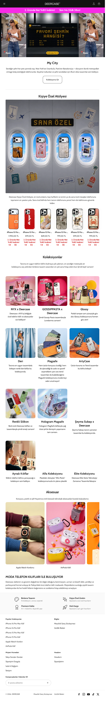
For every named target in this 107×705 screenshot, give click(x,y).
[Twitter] (98, 694)
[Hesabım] (94, 3)
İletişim (9, 670)
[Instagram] (83, 694)
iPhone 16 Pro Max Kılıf (15, 623)
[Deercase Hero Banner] (52, 35)
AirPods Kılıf (10, 646)
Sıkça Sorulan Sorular (14, 657)
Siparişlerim (59, 661)
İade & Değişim (12, 666)
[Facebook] (79, 694)
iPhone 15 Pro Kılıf (13, 637)
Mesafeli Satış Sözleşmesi (64, 623)
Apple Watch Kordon (14, 641)
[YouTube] (88, 694)
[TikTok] (93, 694)
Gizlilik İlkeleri (59, 628)
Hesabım (58, 657)
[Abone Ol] (47, 682)
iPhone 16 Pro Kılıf (13, 628)
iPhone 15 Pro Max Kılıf (15, 632)
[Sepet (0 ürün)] (99, 3)
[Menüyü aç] (4, 4)
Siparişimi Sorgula (13, 661)
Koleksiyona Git (52, 79)
